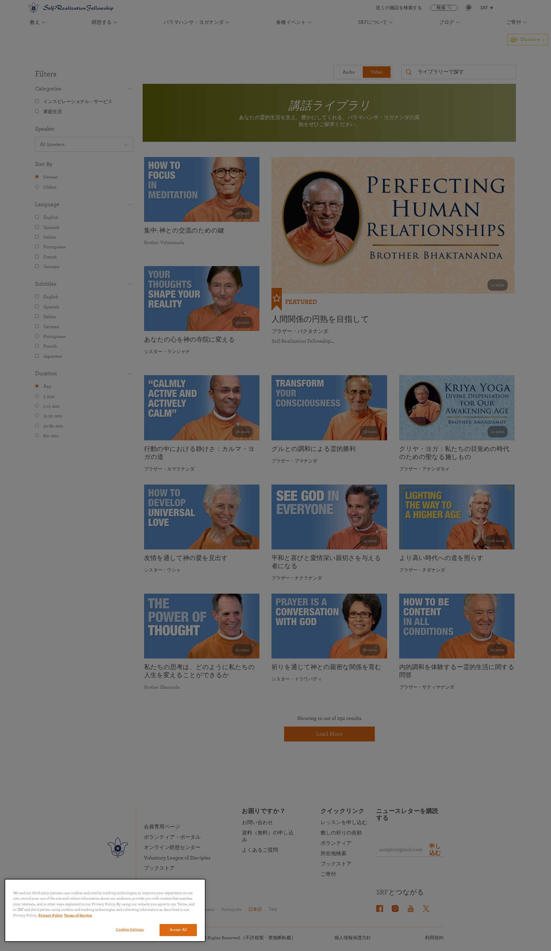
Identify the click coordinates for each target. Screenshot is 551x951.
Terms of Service (78, 915)
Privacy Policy (50, 915)
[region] (105, 910)
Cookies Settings (130, 929)
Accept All (178, 930)
